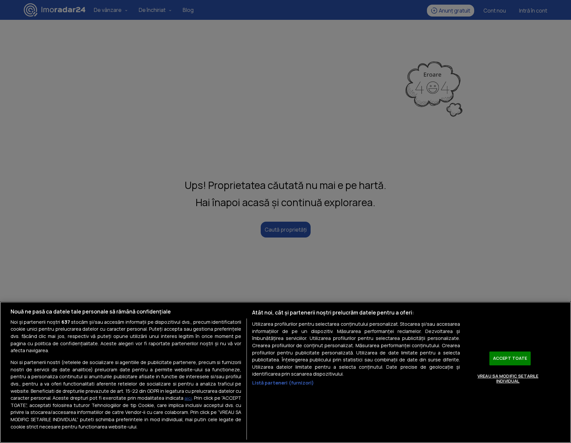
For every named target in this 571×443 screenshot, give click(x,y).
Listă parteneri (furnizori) (283, 383)
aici (188, 398)
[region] (285, 372)
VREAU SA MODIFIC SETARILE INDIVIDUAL (507, 378)
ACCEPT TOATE (510, 358)
